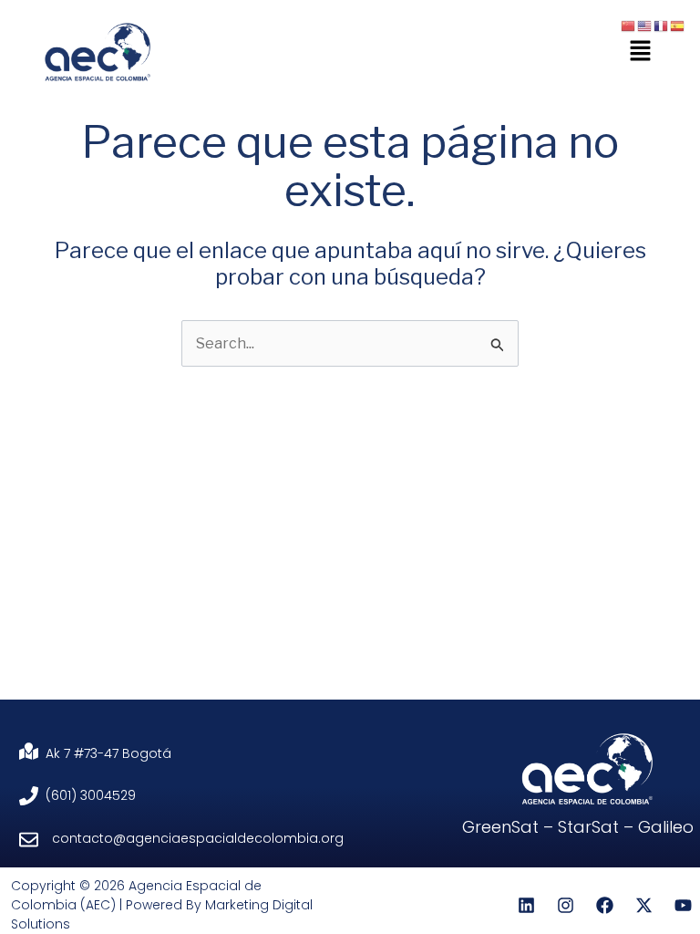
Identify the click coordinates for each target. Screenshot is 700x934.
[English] (645, 25)
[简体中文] (629, 25)
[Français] (662, 25)
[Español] (678, 25)
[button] (641, 51)
